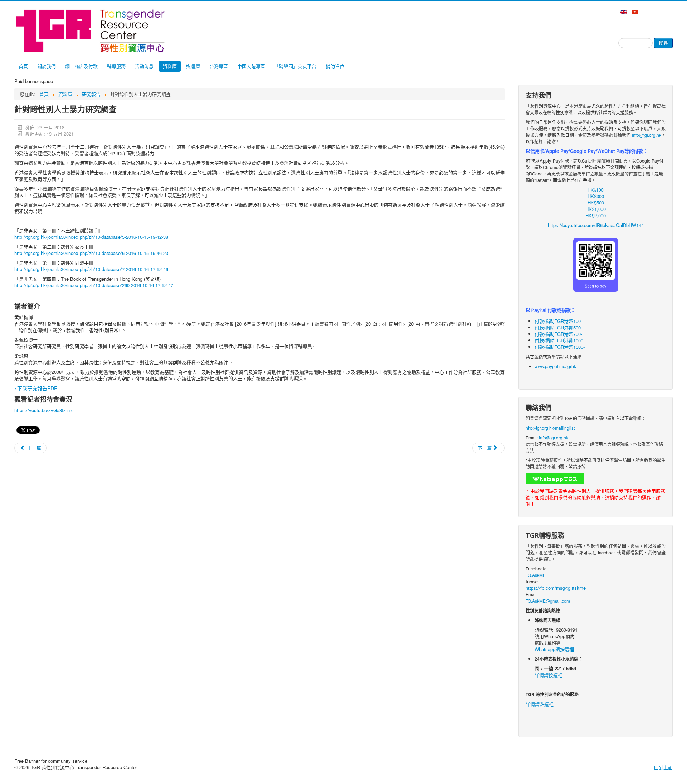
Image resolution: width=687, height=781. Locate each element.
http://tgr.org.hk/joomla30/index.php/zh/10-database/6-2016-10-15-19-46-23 (91, 253)
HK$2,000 (595, 215)
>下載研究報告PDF (35, 388)
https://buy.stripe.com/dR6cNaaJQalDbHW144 (596, 225)
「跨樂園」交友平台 (295, 66)
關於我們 (46, 66)
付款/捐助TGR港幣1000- (560, 340)
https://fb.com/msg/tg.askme (556, 587)
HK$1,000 (595, 209)
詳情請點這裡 (540, 703)
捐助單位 (335, 66)
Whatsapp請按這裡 (554, 649)
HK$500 (596, 202)
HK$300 (596, 196)
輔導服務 (116, 66)
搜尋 (663, 42)
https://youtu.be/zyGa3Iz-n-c (44, 410)
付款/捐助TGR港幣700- (558, 334)
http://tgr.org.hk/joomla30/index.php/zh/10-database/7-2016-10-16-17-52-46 (91, 269)
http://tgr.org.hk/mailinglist (550, 428)
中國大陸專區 (251, 66)
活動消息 (144, 66)
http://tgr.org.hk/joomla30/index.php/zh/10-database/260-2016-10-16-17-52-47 (93, 285)
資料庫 (170, 66)
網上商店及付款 (81, 66)
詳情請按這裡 (548, 674)
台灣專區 (218, 66)
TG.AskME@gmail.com (548, 601)
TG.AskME (536, 575)
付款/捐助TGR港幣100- (558, 321)
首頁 (23, 66)
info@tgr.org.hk (646, 135)
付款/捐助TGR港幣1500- (560, 346)
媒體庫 (193, 66)
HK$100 (596, 190)
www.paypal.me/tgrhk (555, 366)
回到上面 (663, 767)
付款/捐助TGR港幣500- (558, 327)
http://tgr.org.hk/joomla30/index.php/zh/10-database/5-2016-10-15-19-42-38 (91, 236)
